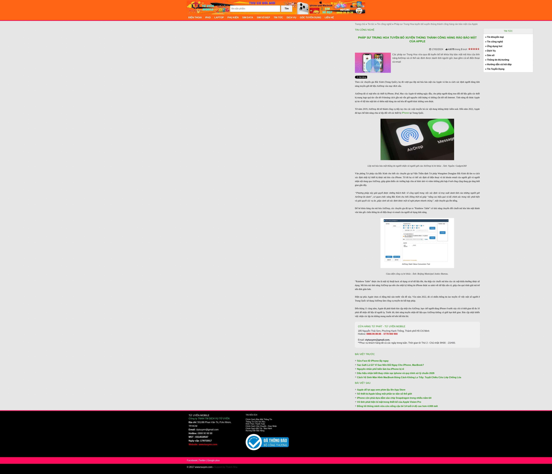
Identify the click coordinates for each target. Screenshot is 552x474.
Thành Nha (231, 467)
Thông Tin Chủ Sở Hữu (255, 422)
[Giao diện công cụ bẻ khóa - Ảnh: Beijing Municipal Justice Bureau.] (417, 243)
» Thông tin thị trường (497, 60)
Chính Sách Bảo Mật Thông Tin (259, 419)
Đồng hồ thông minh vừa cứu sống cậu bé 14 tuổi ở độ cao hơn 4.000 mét (397, 406)
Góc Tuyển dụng (310, 17)
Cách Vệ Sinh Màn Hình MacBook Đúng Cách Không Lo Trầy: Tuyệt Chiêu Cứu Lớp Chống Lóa (409, 377)
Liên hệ (329, 17)
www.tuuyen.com (203, 467)
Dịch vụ (291, 17)
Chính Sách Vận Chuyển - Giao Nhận (261, 426)
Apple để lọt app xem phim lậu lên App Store (381, 390)
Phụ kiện (233, 17)
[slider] (474, 49)
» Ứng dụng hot (493, 46)
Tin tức (278, 17)
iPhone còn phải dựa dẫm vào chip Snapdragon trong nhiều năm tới (394, 398)
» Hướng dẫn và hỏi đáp (498, 64)
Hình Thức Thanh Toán (255, 424)
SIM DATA (247, 17)
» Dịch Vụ (490, 51)
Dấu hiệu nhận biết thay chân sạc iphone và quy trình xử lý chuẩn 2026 (395, 373)
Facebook (192, 460)
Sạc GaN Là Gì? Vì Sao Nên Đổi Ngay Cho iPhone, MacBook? (390, 365)
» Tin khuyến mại (494, 37)
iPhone (405, 113)
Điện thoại (195, 17)
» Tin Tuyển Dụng (494, 69)
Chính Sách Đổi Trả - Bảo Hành (259, 428)
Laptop (219, 17)
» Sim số (489, 55)
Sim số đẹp (263, 17)
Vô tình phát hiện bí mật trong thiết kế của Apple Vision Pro (389, 402)
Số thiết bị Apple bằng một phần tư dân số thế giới (384, 394)
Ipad (208, 17)
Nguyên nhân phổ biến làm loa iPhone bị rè (380, 369)
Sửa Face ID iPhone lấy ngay (373, 361)
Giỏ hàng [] (340, 3)
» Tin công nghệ (494, 41)
